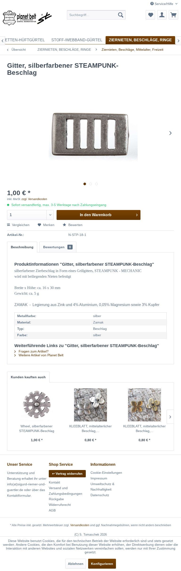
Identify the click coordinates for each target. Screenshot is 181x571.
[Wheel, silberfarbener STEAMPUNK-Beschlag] (36, 404)
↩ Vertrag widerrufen (67, 473)
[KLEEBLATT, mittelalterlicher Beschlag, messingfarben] (144, 404)
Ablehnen (75, 564)
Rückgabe (56, 499)
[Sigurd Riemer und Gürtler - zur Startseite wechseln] (27, 22)
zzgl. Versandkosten (34, 199)
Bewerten (74, 225)
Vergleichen (20, 225)
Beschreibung (22, 247)
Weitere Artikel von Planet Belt (40, 355)
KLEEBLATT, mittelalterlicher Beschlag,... (90, 428)
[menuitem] (96, 15)
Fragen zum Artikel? (33, 351)
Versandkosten (79, 525)
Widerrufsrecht (60, 505)
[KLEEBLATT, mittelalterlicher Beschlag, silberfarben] (90, 404)
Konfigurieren (102, 564)
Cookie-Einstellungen (106, 472)
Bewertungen (57, 247)
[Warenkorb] (173, 15)
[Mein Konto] (162, 15)
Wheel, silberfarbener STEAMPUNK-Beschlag (36, 428)
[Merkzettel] (150, 15)
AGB (52, 510)
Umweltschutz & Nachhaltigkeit (102, 486)
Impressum (98, 478)
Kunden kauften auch (28, 377)
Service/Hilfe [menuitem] (164, 4)
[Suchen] (121, 15)
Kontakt (54, 482)
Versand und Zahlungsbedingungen (65, 490)
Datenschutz (99, 495)
